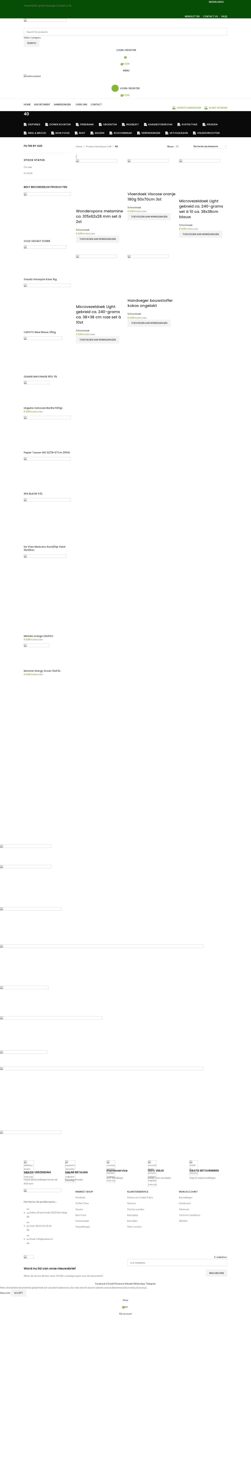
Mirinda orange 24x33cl (38, 636)
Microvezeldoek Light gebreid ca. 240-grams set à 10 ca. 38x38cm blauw (201, 208)
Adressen (184, 1209)
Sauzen (79, 1209)
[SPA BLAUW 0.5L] (47, 474)
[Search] (125, 81)
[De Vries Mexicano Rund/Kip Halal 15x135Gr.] (47, 521)
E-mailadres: (220, 1257)
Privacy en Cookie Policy (140, 1197)
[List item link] (48, 1227)
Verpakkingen (82, 1226)
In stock (28, 173)
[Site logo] (45, 22)
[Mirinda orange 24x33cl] (45, 594)
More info (5, 1292)
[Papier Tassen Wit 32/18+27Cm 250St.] (47, 433)
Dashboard (185, 1203)
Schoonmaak (82, 229)
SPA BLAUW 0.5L (33, 493)
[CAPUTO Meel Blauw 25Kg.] (47, 306)
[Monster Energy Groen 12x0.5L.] (36, 656)
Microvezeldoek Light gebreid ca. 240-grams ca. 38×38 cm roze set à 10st (98, 314)
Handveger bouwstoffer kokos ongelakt (150, 303)
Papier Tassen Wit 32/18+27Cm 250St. (47, 452)
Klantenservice (137, 1191)
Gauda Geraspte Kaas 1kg (40, 279)
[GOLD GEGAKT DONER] (47, 215)
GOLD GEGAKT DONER (37, 241)
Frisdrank (80, 1197)
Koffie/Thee (82, 1203)
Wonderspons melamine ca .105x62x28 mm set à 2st (99, 216)
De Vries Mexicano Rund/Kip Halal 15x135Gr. (44, 548)
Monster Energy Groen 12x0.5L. (42, 671)
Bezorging (132, 1215)
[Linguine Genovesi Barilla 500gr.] (36, 393)
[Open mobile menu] (125, 11)
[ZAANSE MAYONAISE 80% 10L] (43, 355)
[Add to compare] (80, 204)
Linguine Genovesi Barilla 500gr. (43, 408)
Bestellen (132, 1220)
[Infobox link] (43, 1172)
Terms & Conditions (189, 1215)
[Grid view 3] (186, 146)
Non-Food (80, 1215)
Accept (18, 1293)
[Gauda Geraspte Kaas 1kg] (45, 261)
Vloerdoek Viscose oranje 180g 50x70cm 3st (151, 196)
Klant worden (134, 1226)
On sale (28, 167)
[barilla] (102, 999)
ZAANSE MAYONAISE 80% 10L (40, 376)
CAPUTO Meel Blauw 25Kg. (40, 332)
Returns (131, 1203)
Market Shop (84, 1191)
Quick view (80, 247)
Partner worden (135, 1209)
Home (79, 146)
